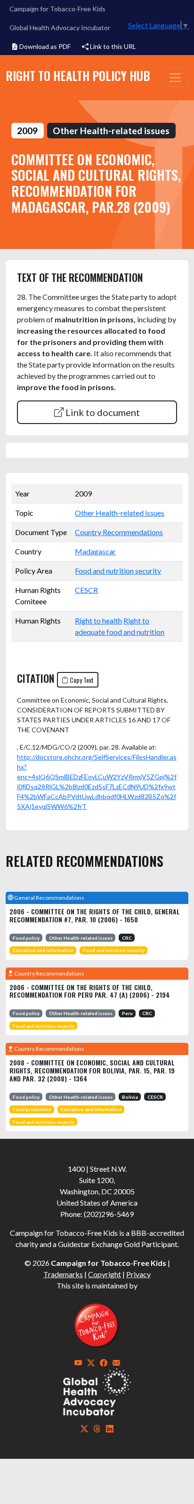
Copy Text (81, 680)
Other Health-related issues (119, 512)
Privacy (138, 1274)
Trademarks (63, 1274)
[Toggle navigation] (175, 77)
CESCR (86, 589)
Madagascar (95, 551)
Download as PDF (44, 46)
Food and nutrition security (118, 570)
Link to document (102, 412)
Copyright (104, 1274)
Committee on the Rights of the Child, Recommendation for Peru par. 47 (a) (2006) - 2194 (89, 991)
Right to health (98, 620)
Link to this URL (112, 46)
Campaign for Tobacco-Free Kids (57, 9)
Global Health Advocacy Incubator (59, 28)
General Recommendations (48, 897)
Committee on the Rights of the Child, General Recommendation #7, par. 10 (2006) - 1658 (94, 915)
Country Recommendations (119, 532)
